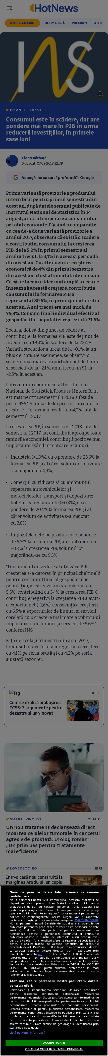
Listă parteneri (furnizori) (27, 1032)
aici (40, 954)
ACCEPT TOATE (54, 1042)
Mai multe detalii (86, 920)
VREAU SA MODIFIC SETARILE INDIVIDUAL (54, 1048)
